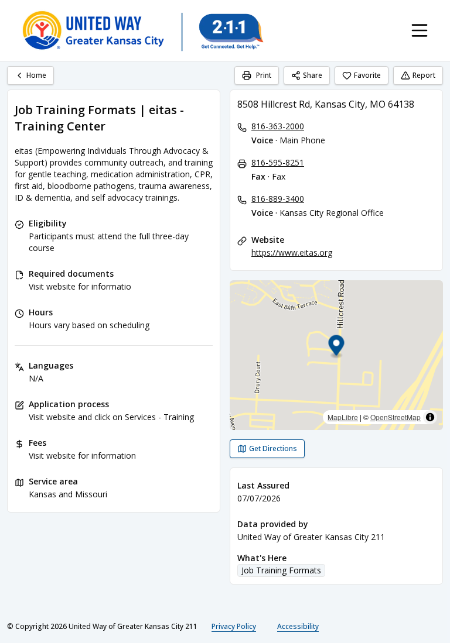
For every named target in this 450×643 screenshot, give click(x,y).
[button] (337, 347)
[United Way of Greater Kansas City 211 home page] (142, 30)
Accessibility (298, 626)
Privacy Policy (234, 626)
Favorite (367, 75)
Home (36, 75)
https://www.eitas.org (291, 252)
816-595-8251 (277, 162)
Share (312, 75)
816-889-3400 (277, 198)
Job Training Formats (281, 570)
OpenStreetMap (395, 417)
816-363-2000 (277, 126)
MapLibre (343, 417)
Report (423, 75)
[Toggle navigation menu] (419, 30)
